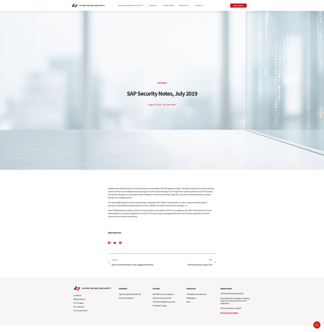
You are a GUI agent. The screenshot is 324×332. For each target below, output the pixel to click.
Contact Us (199, 5)
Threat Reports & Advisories (196, 294)
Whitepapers (191, 298)
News (189, 301)
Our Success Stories (80, 310)
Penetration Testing (160, 305)
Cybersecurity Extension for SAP (129, 5)
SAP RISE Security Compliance (163, 294)
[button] (109, 242)
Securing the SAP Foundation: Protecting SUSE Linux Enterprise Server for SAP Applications (234, 301)
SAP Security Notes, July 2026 (230, 308)
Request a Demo (79, 299)
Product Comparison (126, 298)
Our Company (78, 303)
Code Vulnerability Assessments (164, 301)
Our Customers (78, 306)
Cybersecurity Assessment (162, 298)
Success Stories (168, 5)
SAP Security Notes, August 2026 (231, 293)
